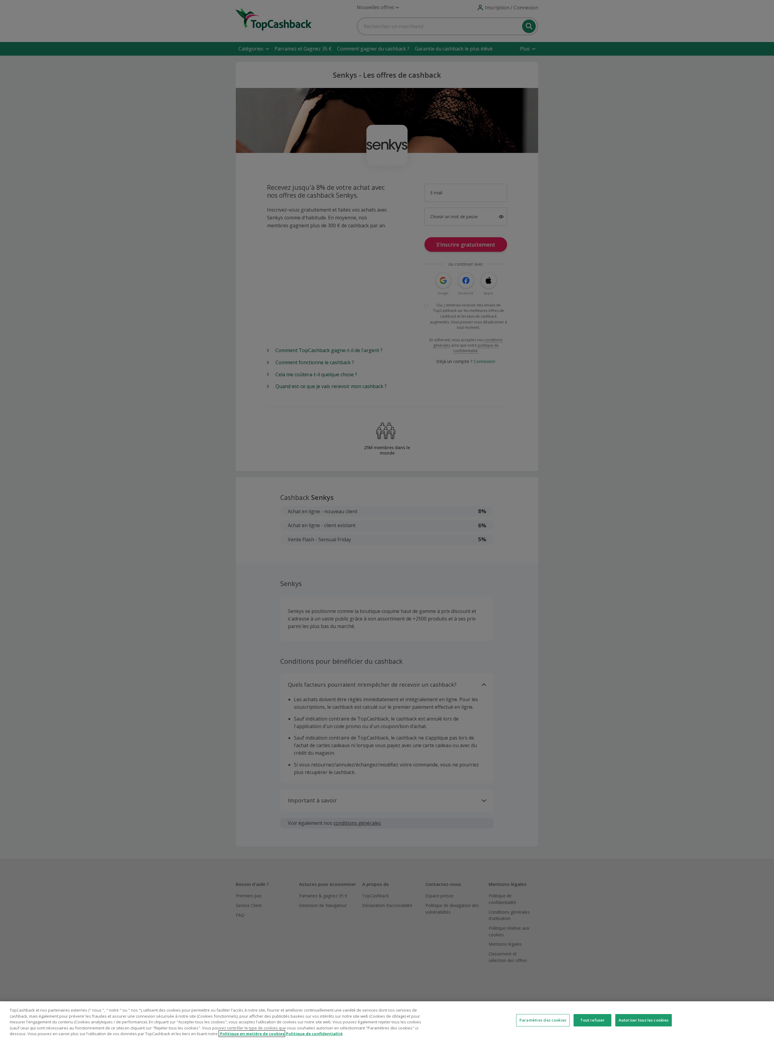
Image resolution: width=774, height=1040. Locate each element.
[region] (387, 1020)
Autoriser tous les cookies (643, 1020)
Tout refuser (592, 1020)
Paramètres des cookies (542, 1020)
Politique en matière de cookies (252, 1033)
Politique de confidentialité (314, 1033)
